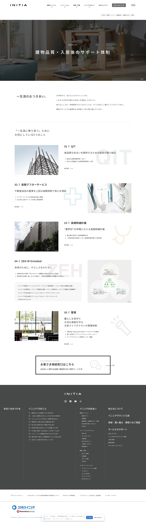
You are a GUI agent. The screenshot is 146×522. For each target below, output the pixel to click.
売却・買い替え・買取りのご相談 (124, 422)
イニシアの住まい (88, 409)
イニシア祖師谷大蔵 (38, 289)
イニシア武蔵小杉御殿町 (66, 289)
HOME (103, 15)
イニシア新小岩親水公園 (64, 286)
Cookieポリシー (49, 518)
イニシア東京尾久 (48, 286)
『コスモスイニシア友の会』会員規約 (90, 495)
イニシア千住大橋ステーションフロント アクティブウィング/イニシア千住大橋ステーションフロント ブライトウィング (39, 294)
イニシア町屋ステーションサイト (29, 286)
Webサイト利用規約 (69, 495)
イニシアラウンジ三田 (118, 416)
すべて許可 (89, 517)
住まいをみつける (119, 5)
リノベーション (64, 5)
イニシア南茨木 (51, 289)
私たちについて (103, 5)
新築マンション (51, 5)
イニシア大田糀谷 (24, 289)
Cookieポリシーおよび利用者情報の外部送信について (43, 495)
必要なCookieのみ (98, 517)
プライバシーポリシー (16, 495)
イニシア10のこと (89, 5)
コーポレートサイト (111, 495)
